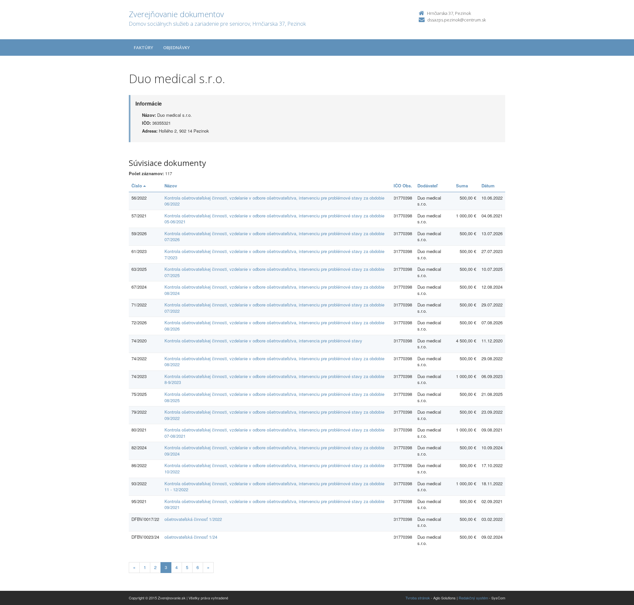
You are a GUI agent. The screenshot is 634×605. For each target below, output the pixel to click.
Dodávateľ (427, 185)
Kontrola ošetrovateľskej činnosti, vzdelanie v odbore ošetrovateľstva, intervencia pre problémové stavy (263, 340)
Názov (170, 185)
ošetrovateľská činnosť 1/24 (190, 537)
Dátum (488, 185)
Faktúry (143, 47)
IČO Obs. (403, 185)
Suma (462, 185)
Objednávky (176, 47)
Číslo (137, 185)
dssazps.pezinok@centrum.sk (456, 20)
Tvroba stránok (417, 597)
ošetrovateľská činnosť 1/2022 (193, 519)
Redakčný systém (473, 597)
